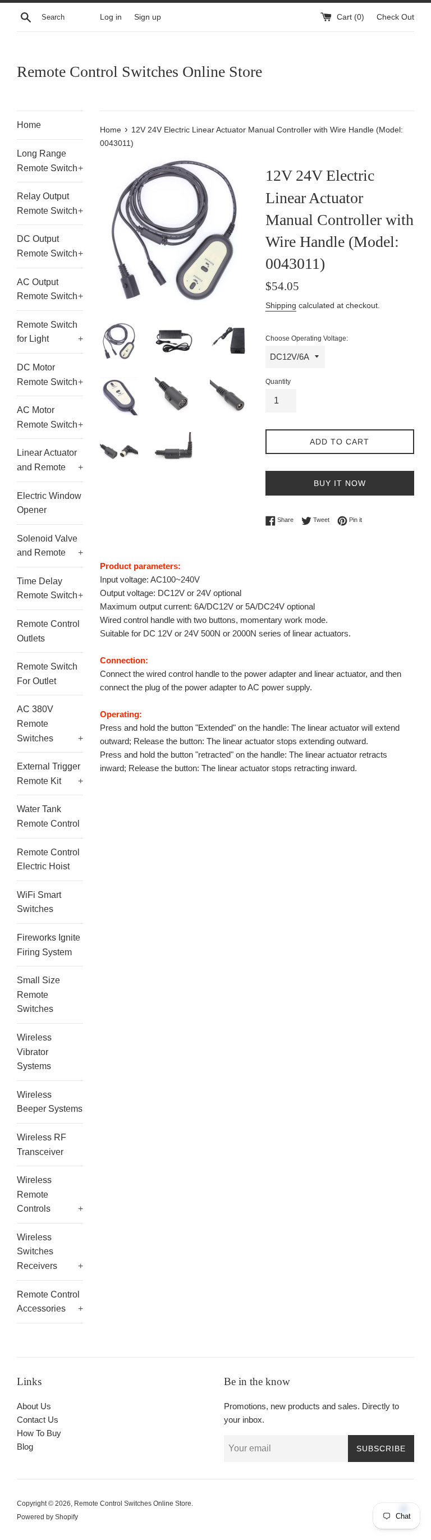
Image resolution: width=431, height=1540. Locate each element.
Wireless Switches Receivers (50, 1251)
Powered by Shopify (47, 1517)
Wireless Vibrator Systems (34, 1052)
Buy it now (340, 483)
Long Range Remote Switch (50, 161)
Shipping (280, 305)
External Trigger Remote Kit (50, 774)
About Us (34, 1406)
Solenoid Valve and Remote (50, 546)
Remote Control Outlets (48, 631)
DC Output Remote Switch (50, 246)
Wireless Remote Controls (50, 1194)
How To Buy (39, 1433)
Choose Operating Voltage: (306, 338)
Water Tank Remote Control (48, 816)
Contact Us (37, 1419)
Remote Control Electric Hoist (48, 859)
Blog (25, 1446)
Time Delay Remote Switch (50, 588)
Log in (111, 17)
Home (29, 125)
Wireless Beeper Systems (49, 1102)
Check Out (395, 17)
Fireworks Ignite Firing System (48, 945)
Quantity (278, 382)
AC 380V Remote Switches (50, 723)
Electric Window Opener (49, 503)
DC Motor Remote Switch (50, 375)
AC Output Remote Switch (50, 289)
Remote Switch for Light (50, 332)
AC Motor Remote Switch (50, 417)
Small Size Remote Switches (38, 994)
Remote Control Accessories (50, 1302)
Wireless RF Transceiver (41, 1145)
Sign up (147, 17)
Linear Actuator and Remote (50, 460)
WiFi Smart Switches (39, 902)
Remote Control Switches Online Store (139, 71)
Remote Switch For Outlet (47, 674)
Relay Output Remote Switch (50, 203)
